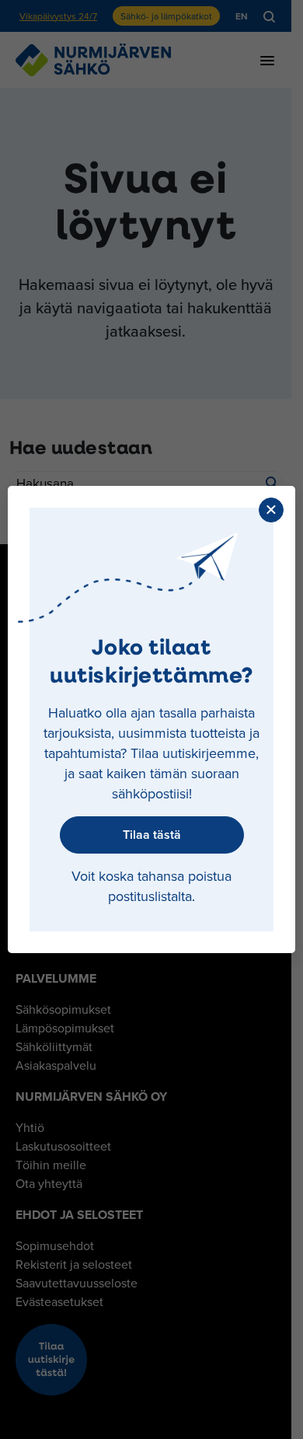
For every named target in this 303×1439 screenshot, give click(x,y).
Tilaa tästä (152, 834)
